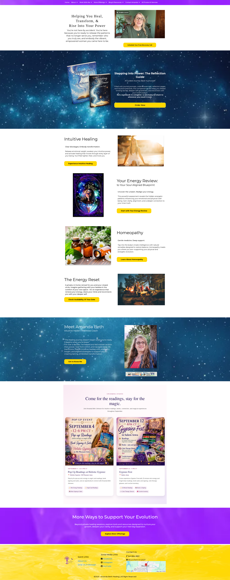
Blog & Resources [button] (115, 2)
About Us (82, 561)
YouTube (107, 566)
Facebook (107, 559)
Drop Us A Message (87, 565)
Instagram (108, 562)
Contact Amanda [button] (131, 2)
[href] (146, 566)
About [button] (73, 2)
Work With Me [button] (85, 2)
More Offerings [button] (99, 2)
